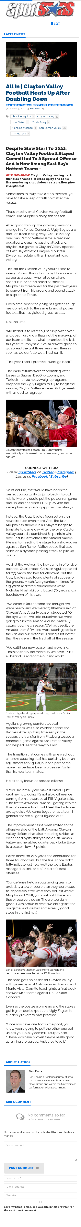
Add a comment (18, 1102)
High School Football (18, 105)
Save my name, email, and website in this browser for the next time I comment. (39, 1208)
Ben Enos (35, 108)
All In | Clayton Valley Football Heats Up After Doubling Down (38, 92)
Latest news (15, 34)
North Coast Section (60, 105)
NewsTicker (39, 105)
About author (18, 1062)
